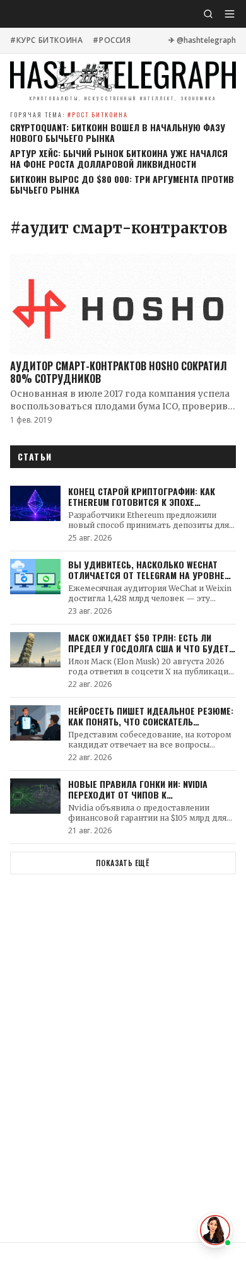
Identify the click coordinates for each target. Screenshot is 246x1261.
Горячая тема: (69, 114)
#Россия (112, 40)
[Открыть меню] (229, 14)
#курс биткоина (46, 40)
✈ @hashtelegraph (202, 40)
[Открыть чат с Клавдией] (215, 1230)
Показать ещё (122, 862)
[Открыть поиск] (208, 14)
